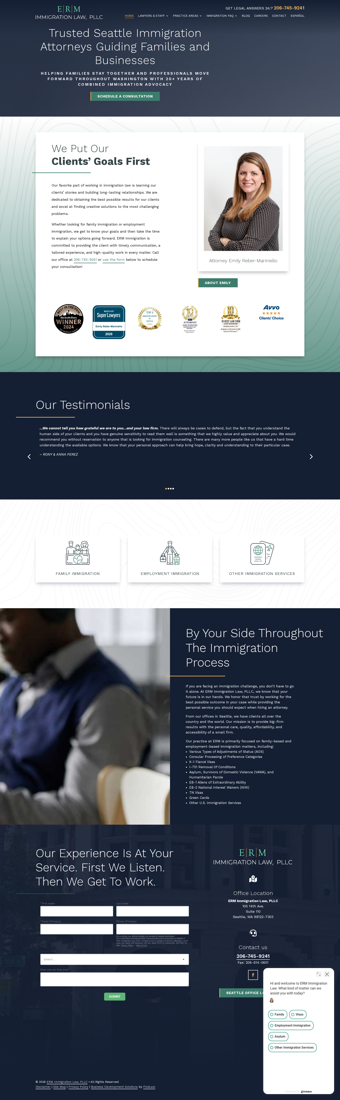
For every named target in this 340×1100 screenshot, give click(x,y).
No (163, 561)
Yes (176, 561)
